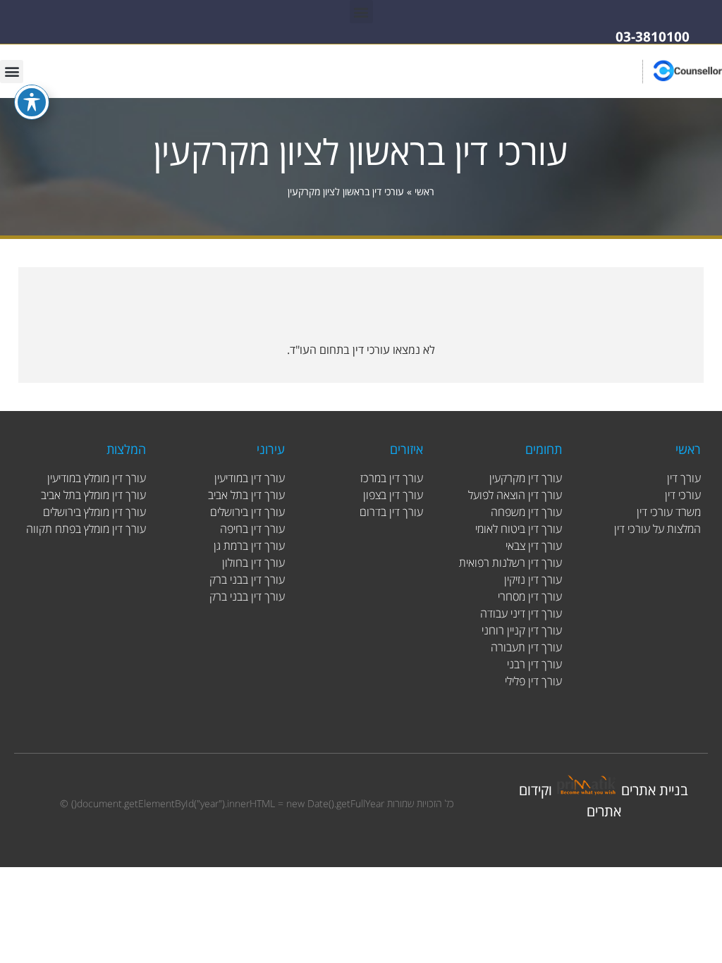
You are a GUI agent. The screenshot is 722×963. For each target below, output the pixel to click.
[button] (361, 11)
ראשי (424, 191)
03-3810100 (653, 36)
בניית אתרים (654, 789)
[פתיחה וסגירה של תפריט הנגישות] (32, 102)
